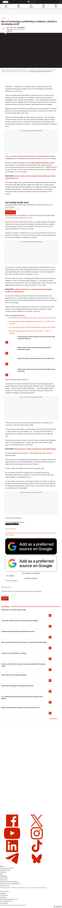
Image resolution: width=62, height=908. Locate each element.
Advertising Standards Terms (9, 899)
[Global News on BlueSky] (37, 864)
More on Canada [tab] (10, 315)
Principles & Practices (6, 868)
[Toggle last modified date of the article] (26, 29)
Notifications (4, 878)
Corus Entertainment (6, 901)
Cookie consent (5, 885)
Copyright (3, 893)
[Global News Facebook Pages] (12, 826)
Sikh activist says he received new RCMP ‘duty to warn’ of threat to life (32, 318)
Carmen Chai (12, 27)
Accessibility (4, 903)
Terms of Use (4, 895)
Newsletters (3, 876)
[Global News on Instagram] (37, 839)
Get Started (10, 212)
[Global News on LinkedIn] (12, 851)
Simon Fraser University (28, 156)
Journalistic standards (32, 573)
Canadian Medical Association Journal (42, 163)
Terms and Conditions (12, 218)
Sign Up (5, 598)
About (2, 866)
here (19, 518)
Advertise (3, 897)
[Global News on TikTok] (37, 851)
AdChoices (58, 906)
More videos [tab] (21, 315)
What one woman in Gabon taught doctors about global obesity (35, 449)
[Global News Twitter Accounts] (37, 826)
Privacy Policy (27, 218)
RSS (1, 874)
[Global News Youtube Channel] (12, 839)
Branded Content (5, 870)
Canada (3, 18)
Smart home (3, 880)
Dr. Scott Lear (44, 124)
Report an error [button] (32, 578)
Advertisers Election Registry (9, 882)
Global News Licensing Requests (10, 883)
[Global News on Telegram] (12, 864)
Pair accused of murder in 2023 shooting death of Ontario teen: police (32, 327)
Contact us (3, 872)
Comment (11, 576)
